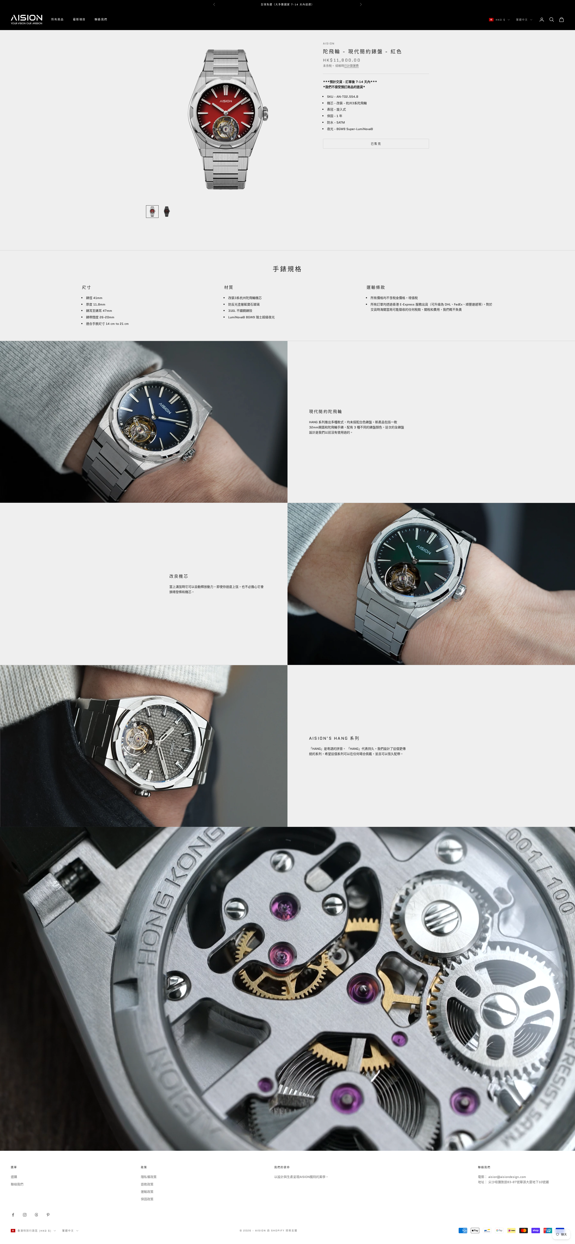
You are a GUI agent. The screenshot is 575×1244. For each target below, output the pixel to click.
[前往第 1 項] (152, 211)
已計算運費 (351, 66)
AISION (329, 43)
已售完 (376, 144)
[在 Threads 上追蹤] (36, 1215)
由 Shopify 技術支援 (282, 1230)
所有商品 (57, 19)
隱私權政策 (149, 1177)
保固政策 (147, 1199)
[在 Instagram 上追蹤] (24, 1215)
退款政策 (147, 1184)
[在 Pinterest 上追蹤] (48, 1215)
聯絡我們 (101, 19)
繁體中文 (522, 20)
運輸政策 (147, 1191)
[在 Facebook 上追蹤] (13, 1215)
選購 (14, 1177)
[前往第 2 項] (166, 211)
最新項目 (79, 19)
